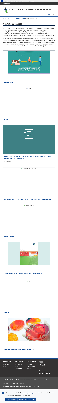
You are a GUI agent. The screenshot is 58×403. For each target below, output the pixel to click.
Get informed (31, 361)
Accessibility (6, 383)
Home (4, 18)
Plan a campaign (19, 368)
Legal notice (6, 380)
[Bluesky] (42, 373)
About (9, 18)
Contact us (6, 364)
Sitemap (22, 383)
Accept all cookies (11, 399)
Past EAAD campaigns (19, 18)
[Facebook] (44, 373)
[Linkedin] (39, 373)
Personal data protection (27, 380)
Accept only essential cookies (27, 399)
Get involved (19, 361)
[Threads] (49, 373)
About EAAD (7, 361)
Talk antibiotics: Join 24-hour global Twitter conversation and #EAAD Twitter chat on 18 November (28, 157)
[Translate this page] (49, 14)
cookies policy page (28, 393)
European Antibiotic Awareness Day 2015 (18, 349)
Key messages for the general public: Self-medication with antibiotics (28, 199)
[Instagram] (47, 373)
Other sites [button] (6, 3)
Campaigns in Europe (18, 365)
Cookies (15, 383)
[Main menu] (53, 14)
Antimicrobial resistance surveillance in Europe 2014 (22, 273)
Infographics (8, 82)
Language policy (41, 380)
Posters (7, 119)
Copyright (15, 380)
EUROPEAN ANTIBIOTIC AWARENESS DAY (31, 9)
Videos (6, 312)
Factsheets (30, 364)
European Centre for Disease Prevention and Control (42, 363)
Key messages (31, 366)
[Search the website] (45, 14)
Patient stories (9, 236)
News (4, 366)
